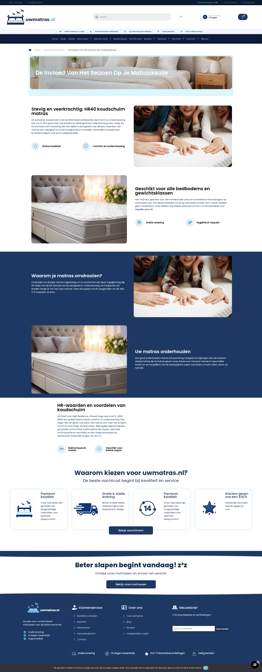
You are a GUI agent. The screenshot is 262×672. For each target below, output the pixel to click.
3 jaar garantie (249, 3)
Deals (63, 38)
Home (55, 38)
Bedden (148, 38)
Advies (71, 38)
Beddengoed (120, 38)
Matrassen (82, 38)
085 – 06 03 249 (16, 3)
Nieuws (204, 38)
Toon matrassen (230, 3)
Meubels (161, 38)
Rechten (176, 38)
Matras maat (101, 38)
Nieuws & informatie (54, 49)
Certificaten (135, 38)
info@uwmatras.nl (36, 3)
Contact (191, 38)
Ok (205, 668)
